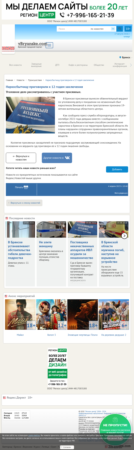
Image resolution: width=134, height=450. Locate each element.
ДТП (57, 64)
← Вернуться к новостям (21, 157)
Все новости (15, 64)
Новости (20, 80)
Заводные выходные (36, 65)
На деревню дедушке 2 (114, 329)
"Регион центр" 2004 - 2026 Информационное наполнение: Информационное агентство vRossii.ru (102, 413)
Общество (99, 64)
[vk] (67, 158)
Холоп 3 (57, 329)
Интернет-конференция (120, 65)
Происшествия (35, 80)
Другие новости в (53, 157)
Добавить (117, 169)
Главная (9, 80)
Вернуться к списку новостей (25, 202)
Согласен (67, 447)
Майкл (26, 329)
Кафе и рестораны (78, 64)
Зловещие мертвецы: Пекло (83, 329)
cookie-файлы (34, 435)
